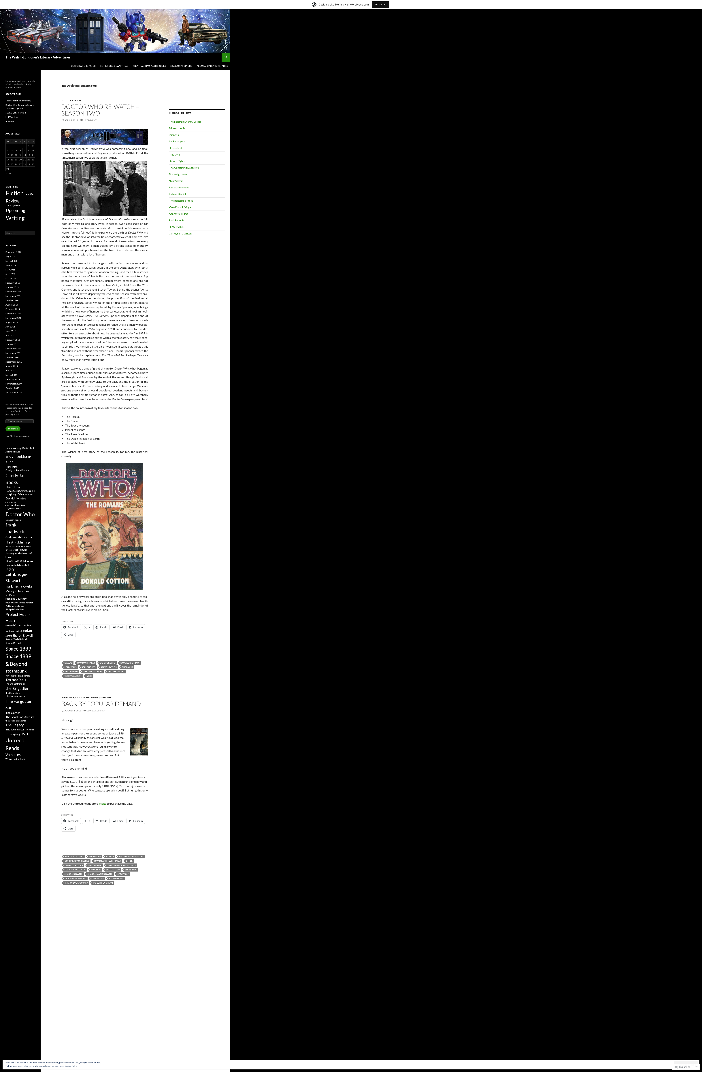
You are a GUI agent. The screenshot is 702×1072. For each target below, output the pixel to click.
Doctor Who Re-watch (83, 66)
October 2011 (12, 357)
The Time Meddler (92, 671)
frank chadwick (74, 865)
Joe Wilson (10, 546)
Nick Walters (176, 180)
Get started (380, 4)
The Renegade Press (181, 200)
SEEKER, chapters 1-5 (15, 112)
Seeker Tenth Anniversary (18, 100)
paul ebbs (96, 869)
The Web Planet (116, 671)
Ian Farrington (177, 141)
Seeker (26, 630)
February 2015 (12, 282)
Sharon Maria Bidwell (100, 874)
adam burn (95, 856)
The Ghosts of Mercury (19, 717)
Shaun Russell (13, 643)
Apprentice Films (178, 213)
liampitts (174, 134)
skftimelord (175, 147)
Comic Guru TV (27, 491)
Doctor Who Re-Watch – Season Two (100, 110)
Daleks (68, 663)
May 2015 (10, 269)
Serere (8, 636)
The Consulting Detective (184, 167)
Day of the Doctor (13, 508)
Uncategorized (13, 205)
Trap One (174, 154)
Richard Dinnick (177, 194)
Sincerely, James (178, 174)
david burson (11, 502)
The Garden (12, 712)
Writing (105, 697)
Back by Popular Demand (101, 703)
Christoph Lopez (13, 487)
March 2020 (11, 261)
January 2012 (12, 344)
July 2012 (10, 326)
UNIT (24, 734)
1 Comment (90, 120)
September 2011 (13, 361)
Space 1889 (123, 874)
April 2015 (10, 274)
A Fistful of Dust (74, 856)
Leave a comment (96, 710)
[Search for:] (20, 233)
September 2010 (13, 392)
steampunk (97, 878)
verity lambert (73, 676)
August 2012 (11, 322)
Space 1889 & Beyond (75, 878)
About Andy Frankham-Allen (212, 66)
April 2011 (10, 370)
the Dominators (12, 693)
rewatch (10, 625)
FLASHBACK (176, 226)
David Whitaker (86, 663)
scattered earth (12, 631)
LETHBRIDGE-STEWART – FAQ (114, 66)
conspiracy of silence (77, 861)
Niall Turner (11, 595)
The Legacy (14, 725)
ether (129, 861)
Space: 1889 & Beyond (181, 66)
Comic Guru (12, 490)
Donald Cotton (129, 663)
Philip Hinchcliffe (14, 609)
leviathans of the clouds (121, 865)
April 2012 (10, 335)
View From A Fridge (180, 207)
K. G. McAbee (25, 561)
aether (110, 856)
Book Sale (67, 697)
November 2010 (13, 383)
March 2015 (11, 278)
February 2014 (12, 309)
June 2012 (10, 331)
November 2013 (13, 318)
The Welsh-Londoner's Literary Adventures (38, 57)
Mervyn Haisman (17, 591)
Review (76, 100)
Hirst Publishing (17, 542)
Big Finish (11, 466)
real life (29, 194)
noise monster (26, 602)
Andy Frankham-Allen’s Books (149, 66)
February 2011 (12, 379)
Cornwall (31, 494)
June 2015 (10, 265)
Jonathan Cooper (23, 546)
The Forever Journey (76, 883)
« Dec (9, 173)
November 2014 (13, 296)
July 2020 (10, 256)
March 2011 (11, 375)
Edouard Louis (177, 128)
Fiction (66, 100)
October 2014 (12, 300)
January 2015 (12, 287)
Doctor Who (107, 663)
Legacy (9, 569)
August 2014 (11, 304)
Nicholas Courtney (16, 598)
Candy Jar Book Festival (17, 470)
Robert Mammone (179, 187)
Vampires (13, 754)
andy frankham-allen (131, 856)
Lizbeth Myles (177, 161)
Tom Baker (29, 729)
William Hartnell (13, 759)
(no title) (9, 121)
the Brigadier (17, 688)
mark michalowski (75, 869)
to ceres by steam (103, 883)
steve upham (24, 676)
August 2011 (11, 366)
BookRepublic (177, 220)
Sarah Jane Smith (23, 625)
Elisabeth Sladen (13, 520)
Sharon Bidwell (73, 874)
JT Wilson (11, 561)
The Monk (127, 667)
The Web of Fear (14, 729)
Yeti (23, 759)
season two (89, 667)
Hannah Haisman (21, 537)
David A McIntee (15, 498)
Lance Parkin (25, 565)
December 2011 (13, 348)
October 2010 (12, 388)
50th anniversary (13, 448)
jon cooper (94, 865)
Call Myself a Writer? (180, 233)
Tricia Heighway (12, 734)
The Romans (71, 671)
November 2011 (13, 353)
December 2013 (13, 313)
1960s (25, 448)
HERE (102, 803)
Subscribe (13, 428)
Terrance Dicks (15, 680)
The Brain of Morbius (15, 684)
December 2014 (13, 291)
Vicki (89, 676)
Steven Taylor (109, 667)
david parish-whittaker (107, 861)
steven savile (116, 878)
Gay (7, 537)
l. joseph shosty (12, 565)
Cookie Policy (71, 1066)
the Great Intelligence (15, 720)
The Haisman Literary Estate (185, 121)
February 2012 (12, 339)
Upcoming (92, 697)
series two (131, 869)
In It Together (11, 117)
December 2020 (13, 252)
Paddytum (9, 606)
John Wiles (71, 667)
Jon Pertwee (21, 549)
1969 (31, 448)
